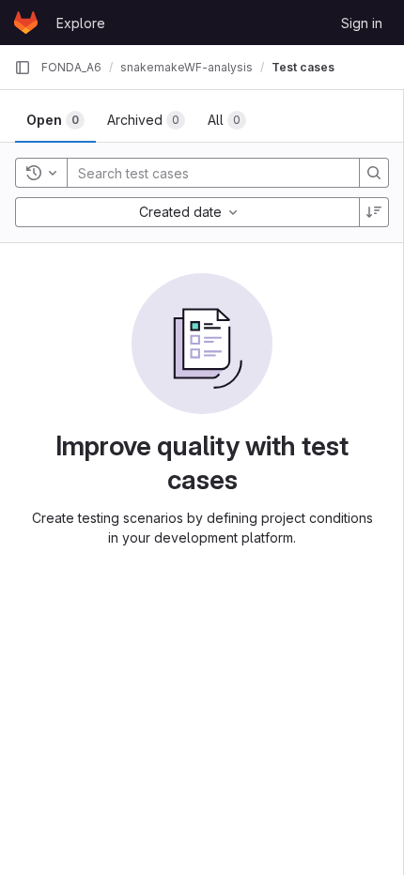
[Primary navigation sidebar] (23, 68)
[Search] (374, 173)
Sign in (361, 23)
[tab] (55, 120)
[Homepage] (25, 23)
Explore (80, 23)
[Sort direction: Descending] (374, 212)
